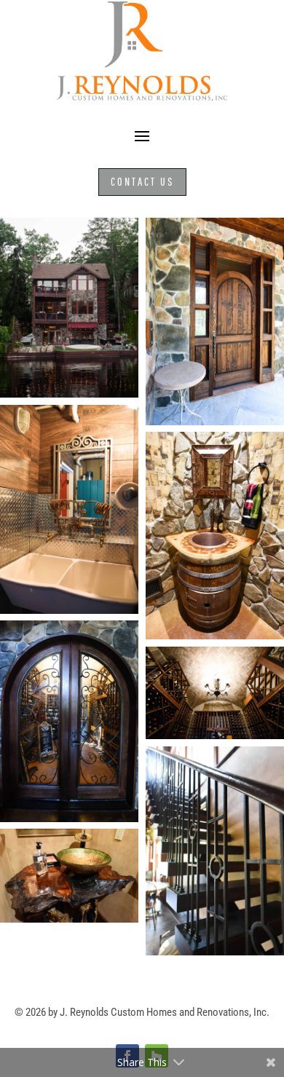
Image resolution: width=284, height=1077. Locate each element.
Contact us (142, 181)
